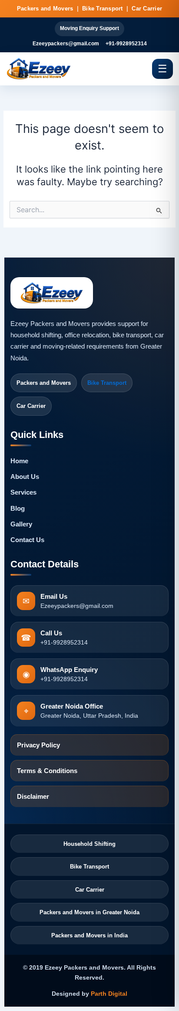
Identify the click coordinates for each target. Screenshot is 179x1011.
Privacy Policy (38, 745)
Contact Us (27, 539)
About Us (24, 476)
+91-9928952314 (126, 44)
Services (23, 492)
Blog (17, 508)
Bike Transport (106, 383)
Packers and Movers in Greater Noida (89, 912)
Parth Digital (109, 993)
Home (19, 461)
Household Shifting (89, 844)
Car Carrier (89, 889)
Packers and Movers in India (89, 935)
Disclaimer (33, 796)
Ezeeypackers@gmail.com (66, 44)
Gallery (21, 524)
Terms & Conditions (47, 770)
